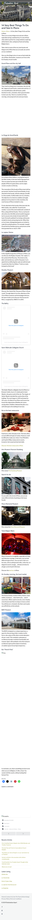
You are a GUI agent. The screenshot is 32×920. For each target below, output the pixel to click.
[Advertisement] (16, 115)
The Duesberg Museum (15, 470)
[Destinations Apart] (10, 3)
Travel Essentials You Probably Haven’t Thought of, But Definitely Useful (15, 862)
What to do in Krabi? (7, 867)
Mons (7, 31)
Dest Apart (6, 823)
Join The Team (17, 897)
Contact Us (9, 897)
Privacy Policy (6, 899)
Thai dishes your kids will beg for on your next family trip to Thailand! (15, 853)
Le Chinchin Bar (6, 877)
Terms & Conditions (15, 899)
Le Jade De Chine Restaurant (9, 884)
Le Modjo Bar (5, 888)
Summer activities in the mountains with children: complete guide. (14, 858)
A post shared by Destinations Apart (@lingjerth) (16, 342)
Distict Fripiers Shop (7, 881)
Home (3, 31)
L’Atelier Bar (5, 874)
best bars (11, 570)
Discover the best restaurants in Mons (12, 445)
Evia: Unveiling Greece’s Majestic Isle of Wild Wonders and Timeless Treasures (16, 844)
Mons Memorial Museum (18, 527)
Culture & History (13, 829)
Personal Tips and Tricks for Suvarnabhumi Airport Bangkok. (14, 848)
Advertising (25, 897)
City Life (6, 829)
